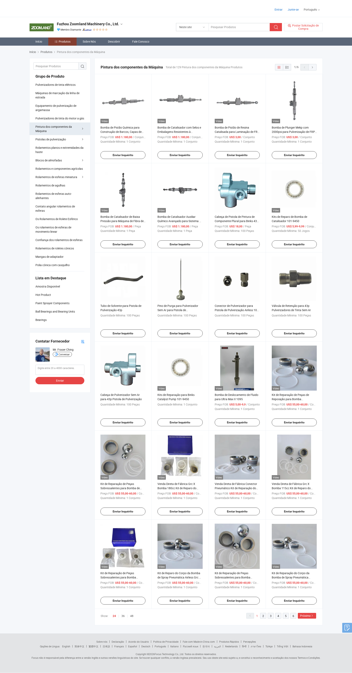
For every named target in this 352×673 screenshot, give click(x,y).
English (66, 646)
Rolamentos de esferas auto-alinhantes (53, 196)
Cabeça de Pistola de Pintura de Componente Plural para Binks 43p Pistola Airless (236, 221)
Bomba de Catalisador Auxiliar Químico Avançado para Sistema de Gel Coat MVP (179, 221)
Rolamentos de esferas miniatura (56, 177)
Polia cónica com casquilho (52, 265)
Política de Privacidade (165, 641)
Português (160, 646)
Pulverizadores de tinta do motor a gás (59, 118)
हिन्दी (244, 646)
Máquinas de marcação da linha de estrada (57, 95)
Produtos (64, 41)
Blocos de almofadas (48, 160)
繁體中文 (93, 646)
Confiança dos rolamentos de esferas (58, 240)
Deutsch (145, 646)
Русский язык (190, 646)
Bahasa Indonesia (302, 646)
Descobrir (114, 41)
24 (114, 616)
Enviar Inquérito (123, 155)
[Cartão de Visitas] (82, 341)
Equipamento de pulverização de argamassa (55, 108)
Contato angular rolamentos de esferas (55, 208)
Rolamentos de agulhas (50, 185)
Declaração (118, 641)
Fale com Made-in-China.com (199, 641)
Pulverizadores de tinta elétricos (55, 85)
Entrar (279, 9)
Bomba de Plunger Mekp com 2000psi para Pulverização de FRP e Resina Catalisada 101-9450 (293, 132)
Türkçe (269, 646)
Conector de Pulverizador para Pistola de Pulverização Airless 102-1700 (237, 310)
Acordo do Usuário (138, 641)
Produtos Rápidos (229, 641)
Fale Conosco (140, 41)
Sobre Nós (89, 41)
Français (119, 646)
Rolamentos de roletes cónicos (54, 248)
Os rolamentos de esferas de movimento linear (53, 229)
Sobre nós (101, 641)
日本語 (106, 646)
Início (38, 41)
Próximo (305, 616)
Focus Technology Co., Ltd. (169, 654)
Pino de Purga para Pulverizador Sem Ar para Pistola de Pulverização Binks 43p (177, 310)
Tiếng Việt (282, 646)
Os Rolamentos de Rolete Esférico (56, 219)
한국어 (206, 646)
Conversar (64, 354)
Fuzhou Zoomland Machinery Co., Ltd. (88, 24)
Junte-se (293, 9)
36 (123, 616)
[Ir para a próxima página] (312, 67)
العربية (217, 646)
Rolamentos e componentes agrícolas (59, 169)
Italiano (174, 646)
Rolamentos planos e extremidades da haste (59, 150)
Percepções (249, 641)
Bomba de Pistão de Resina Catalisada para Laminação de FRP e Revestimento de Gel (237, 132)
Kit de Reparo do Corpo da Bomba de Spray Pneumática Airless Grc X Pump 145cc (179, 577)
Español (132, 646)
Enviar (60, 380)
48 (131, 616)
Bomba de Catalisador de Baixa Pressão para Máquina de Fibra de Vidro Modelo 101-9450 (122, 221)
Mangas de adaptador (49, 257)
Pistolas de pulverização (50, 139)
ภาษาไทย (256, 646)
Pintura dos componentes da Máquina (53, 129)
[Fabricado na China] (55, 8)
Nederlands (231, 646)
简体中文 (79, 646)
